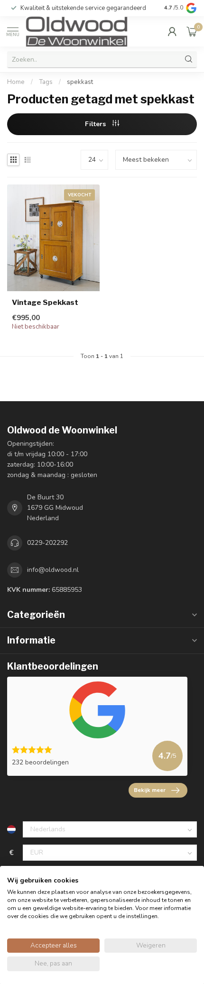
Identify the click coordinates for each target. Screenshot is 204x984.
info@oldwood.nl (53, 569)
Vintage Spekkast (45, 302)
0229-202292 (47, 542)
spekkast (80, 82)
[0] (191, 31)
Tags (46, 82)
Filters (96, 124)
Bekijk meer (150, 790)
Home (16, 82)
